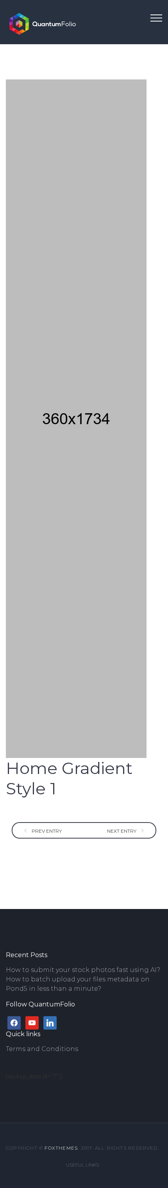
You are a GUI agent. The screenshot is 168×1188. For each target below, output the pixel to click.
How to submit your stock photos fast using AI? (83, 970)
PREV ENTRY (46, 831)
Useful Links (82, 1165)
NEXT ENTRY (122, 831)
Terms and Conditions (42, 1049)
